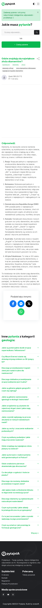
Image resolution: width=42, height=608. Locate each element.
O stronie (5, 575)
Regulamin (6, 581)
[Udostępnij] (38, 60)
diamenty (16, 65)
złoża (23, 65)
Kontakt (4, 578)
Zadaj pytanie (22, 44)
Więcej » (35, 533)
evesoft (36, 604)
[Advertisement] (21, 111)
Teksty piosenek (28, 575)
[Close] (37, 12)
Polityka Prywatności (10, 584)
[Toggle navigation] (38, 4)
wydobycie (6, 65)
